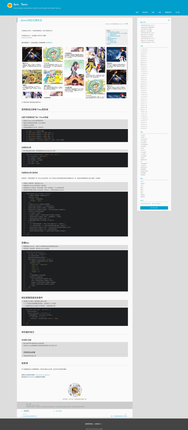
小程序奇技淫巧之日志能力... (147, 29)
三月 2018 (143, 88)
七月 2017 (143, 104)
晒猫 (142, 189)
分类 (159, 12)
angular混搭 (144, 141)
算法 (142, 193)
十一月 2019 (143, 51)
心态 (142, 185)
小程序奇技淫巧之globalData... (147, 36)
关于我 (177, 12)
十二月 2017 (143, 94)
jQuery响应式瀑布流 (31, 20)
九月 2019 (143, 54)
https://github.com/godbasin (43, 375)
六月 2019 (143, 60)
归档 (153, 12)
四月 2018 (143, 87)
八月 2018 (143, 79)
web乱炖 (143, 158)
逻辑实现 (26, 411)
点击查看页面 (48, 42)
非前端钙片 (143, 174)
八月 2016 (143, 124)
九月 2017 (143, 100)
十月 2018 (143, 75)
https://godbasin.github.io (34, 405)
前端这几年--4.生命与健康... (147, 31)
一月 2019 (143, 70)
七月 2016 (143, 126)
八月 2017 (143, 102)
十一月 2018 (143, 73)
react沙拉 (143, 150)
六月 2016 (143, 128)
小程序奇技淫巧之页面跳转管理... (148, 27)
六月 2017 (143, 105)
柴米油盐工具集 (144, 171)
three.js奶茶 (143, 152)
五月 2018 (143, 85)
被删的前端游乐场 (31, 377)
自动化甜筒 (143, 173)
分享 (142, 181)
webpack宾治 (144, 156)
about (142, 200)
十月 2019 (143, 53)
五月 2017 (143, 107)
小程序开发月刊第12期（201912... (148, 25)
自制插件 (143, 195)
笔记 (142, 191)
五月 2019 (143, 62)
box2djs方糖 (144, 142)
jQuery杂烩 (59, 411)
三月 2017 (143, 111)
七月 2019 (143, 58)
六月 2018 (143, 83)
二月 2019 (143, 68)
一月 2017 (143, 115)
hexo (90, 428)
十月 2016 (143, 121)
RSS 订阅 (154, 208)
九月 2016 (143, 122)
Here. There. (21, 4)
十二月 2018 (143, 71)
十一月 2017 (143, 96)
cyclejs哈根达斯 (144, 144)
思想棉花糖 (143, 169)
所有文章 (145, 12)
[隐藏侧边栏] (168, 20)
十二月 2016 (143, 117)
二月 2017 (143, 113)
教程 (142, 187)
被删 (127, 24)
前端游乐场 (168, 12)
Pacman (97, 428)
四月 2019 (143, 64)
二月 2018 (143, 90)
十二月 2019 (143, 49)
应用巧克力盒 (144, 167)
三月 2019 (143, 66)
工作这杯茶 (143, 165)
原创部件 (143, 183)
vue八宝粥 (143, 154)
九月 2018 (143, 77)
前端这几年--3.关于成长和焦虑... (147, 40)
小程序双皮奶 (144, 163)
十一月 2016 (143, 119)
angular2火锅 (144, 139)
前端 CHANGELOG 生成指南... (147, 34)
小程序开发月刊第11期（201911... (148, 33)
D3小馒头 (143, 137)
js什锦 (142, 148)
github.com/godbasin (156, 203)
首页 (137, 12)
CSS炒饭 (143, 135)
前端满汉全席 (144, 159)
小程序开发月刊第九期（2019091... (148, 42)
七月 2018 (143, 81)
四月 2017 (143, 109)
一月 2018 (143, 92)
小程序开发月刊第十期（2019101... (148, 38)
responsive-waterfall (27, 37)
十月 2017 (143, 98)
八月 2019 (143, 56)
